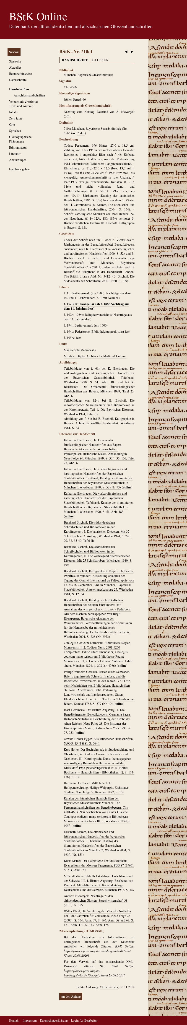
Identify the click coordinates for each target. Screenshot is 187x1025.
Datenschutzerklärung (54, 1020)
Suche (14, 52)
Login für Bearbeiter (84, 1020)
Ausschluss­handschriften (29, 95)
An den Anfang (71, 996)
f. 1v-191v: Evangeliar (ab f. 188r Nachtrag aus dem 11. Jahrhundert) (96, 306)
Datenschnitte (17, 80)
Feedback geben (19, 169)
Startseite (15, 61)
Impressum (30, 1020)
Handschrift (75, 59)
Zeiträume (15, 118)
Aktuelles (15, 67)
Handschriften (19, 89)
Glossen (100, 60)
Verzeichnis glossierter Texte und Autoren (23, 103)
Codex (81, 133)
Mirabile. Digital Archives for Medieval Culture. (95, 356)
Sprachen (15, 130)
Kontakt (14, 1020)
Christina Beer (109, 987)
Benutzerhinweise (20, 73)
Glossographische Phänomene (20, 139)
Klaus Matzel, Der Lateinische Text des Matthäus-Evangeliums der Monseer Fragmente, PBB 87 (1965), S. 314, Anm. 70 (99, 865)
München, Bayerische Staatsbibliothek (88, 75)
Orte (12, 124)
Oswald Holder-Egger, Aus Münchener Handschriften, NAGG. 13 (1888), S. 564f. (99, 741)
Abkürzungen (17, 160)
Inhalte (13, 112)
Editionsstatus (18, 147)
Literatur (15, 153)
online (127, 487)
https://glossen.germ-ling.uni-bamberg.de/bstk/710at (97, 951)
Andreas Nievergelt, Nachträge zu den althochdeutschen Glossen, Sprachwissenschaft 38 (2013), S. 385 (95, 900)
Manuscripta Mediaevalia (80, 350)
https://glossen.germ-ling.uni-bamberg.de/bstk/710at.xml (82, 972)
